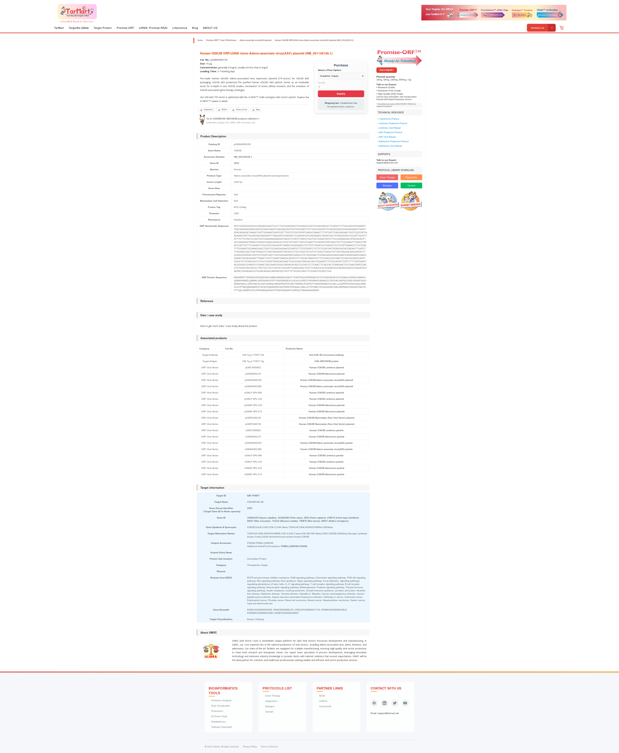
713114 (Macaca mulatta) (285, 521)
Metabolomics (218, 721)
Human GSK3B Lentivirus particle (327, 430)
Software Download (221, 727)
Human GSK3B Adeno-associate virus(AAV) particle (326, 443)
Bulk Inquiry (387, 70)
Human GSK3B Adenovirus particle (326, 436)
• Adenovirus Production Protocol (393, 141)
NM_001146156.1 (243, 157)
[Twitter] (394, 703)
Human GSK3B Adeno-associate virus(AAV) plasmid (326, 380)
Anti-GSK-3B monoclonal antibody (326, 355)
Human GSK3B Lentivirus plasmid (326, 367)
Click (202, 326)
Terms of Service (269, 746)
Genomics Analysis (221, 700)
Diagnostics (411, 177)
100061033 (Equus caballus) (261, 517)
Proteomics (217, 711)
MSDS (224, 109)
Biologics (387, 185)
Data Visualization (220, 705)
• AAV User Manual (387, 137)
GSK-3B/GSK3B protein (326, 361)
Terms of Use (241, 109)
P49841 (285, 546)
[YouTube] (405, 703)
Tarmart (411, 185)
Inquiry (341, 93)
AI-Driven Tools (219, 716)
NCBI (322, 695)
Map (258, 109)
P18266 (303, 546)
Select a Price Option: (330, 70)
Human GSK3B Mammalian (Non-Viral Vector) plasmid (326, 417)
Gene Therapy (387, 177)
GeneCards (325, 706)
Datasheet (208, 109)
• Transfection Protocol (388, 119)
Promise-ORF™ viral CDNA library (221, 40)
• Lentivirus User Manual (389, 128)
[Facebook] (374, 703)
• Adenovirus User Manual (390, 146)
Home (200, 40)
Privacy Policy (250, 746)
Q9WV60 (294, 546)
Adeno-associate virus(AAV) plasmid (255, 40)
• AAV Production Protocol (390, 132)
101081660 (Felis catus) (290, 517)
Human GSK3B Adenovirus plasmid (326, 373)
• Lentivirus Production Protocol (392, 123)
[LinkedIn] (384, 703)
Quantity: (322, 83)
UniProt (323, 701)
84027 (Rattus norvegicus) (335, 521)
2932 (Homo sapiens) (315, 517)
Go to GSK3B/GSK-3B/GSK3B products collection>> (232, 118)
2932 (236, 163)
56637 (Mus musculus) (258, 521)
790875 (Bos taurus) (309, 521)
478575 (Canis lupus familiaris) (343, 517)
